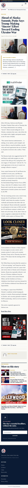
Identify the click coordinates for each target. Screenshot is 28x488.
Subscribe (15, 435)
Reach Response (16, 486)
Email (9, 73)
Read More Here (6, 311)
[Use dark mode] (25, 1)
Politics (3, 14)
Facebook (5, 73)
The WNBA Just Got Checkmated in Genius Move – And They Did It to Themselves (17, 9)
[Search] (22, 5)
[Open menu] (25, 5)
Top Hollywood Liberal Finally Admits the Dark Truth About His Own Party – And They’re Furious (13, 407)
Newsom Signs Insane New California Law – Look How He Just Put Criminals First (18, 381)
